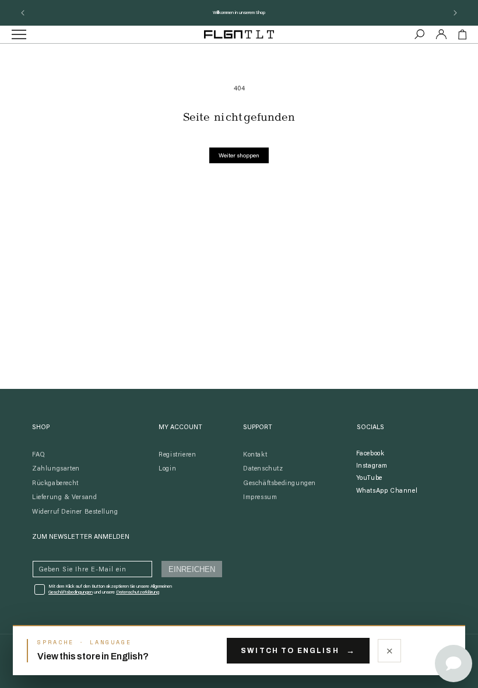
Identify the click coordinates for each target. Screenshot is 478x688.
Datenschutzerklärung (137, 592)
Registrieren (177, 455)
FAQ (38, 455)
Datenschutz (263, 469)
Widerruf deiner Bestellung (75, 512)
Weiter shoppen (239, 156)
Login (167, 469)
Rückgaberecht (55, 483)
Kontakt (255, 455)
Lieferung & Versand (64, 497)
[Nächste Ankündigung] (455, 13)
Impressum (260, 497)
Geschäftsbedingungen (279, 483)
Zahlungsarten (56, 469)
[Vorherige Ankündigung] (23, 13)
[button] (419, 34)
